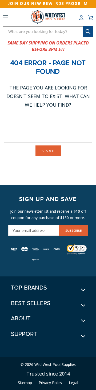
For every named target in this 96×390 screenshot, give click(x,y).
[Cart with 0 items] (90, 18)
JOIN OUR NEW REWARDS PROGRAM (48, 4)
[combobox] (48, 31)
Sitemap (25, 382)
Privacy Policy (50, 382)
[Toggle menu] (5, 18)
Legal (73, 382)
